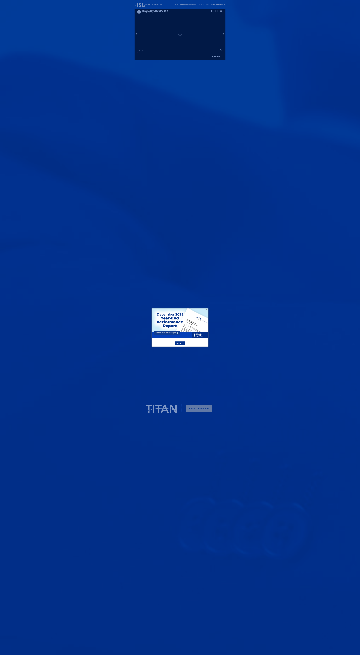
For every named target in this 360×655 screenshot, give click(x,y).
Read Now (180, 343)
